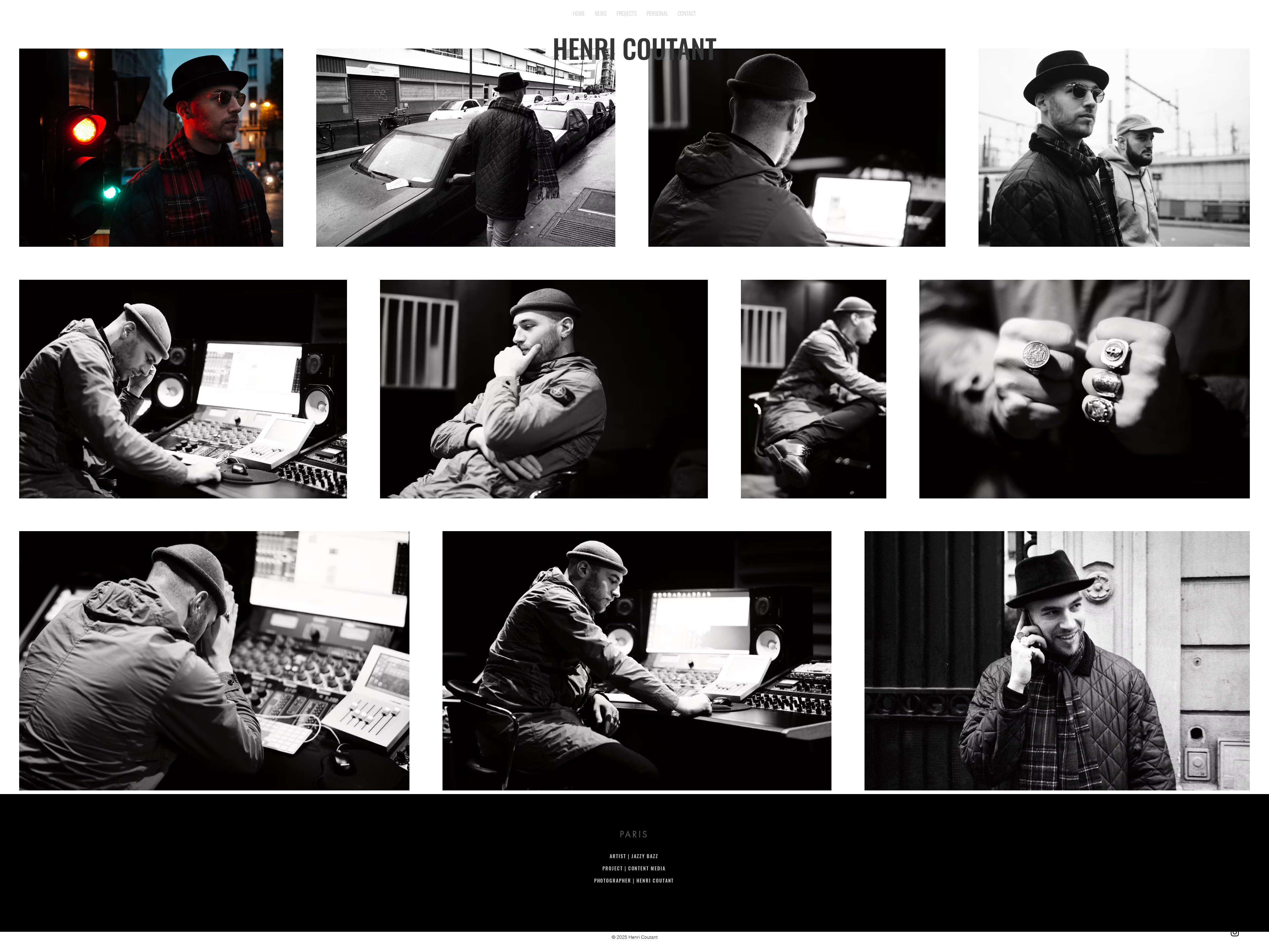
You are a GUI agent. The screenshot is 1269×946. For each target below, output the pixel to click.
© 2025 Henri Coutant (635, 937)
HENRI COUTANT (634, 47)
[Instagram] (1234, 932)
